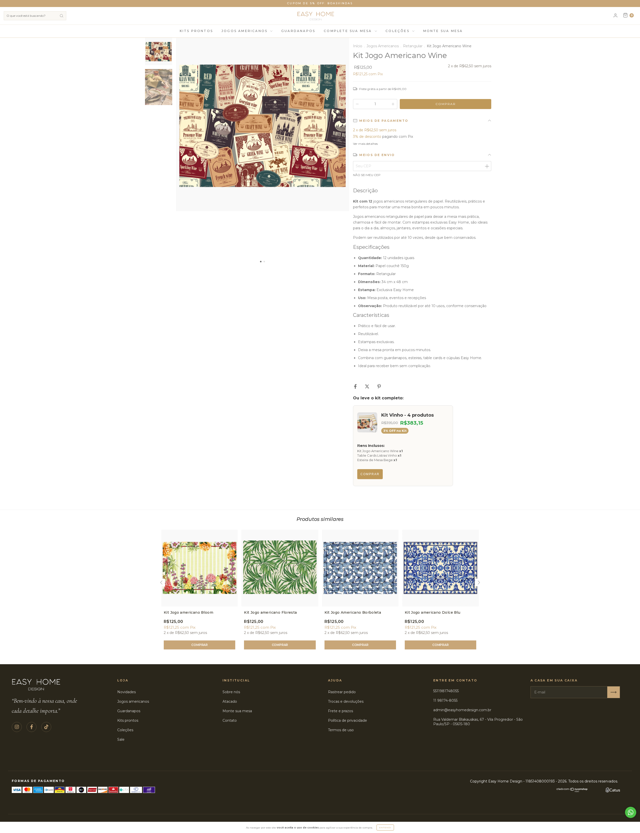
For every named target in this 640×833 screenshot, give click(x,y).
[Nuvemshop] (572, 791)
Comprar (370, 474)
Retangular (412, 46)
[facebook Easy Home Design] (31, 727)
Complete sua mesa (349, 31)
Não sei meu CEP (366, 175)
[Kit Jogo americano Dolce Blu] (440, 568)
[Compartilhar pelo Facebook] (356, 386)
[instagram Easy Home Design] (17, 727)
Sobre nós (231, 692)
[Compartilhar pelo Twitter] (367, 386)
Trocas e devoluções (346, 701)
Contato (229, 720)
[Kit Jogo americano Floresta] (280, 568)
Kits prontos (127, 720)
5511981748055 (446, 691)
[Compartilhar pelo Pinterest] (379, 386)
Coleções (398, 31)
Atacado (229, 701)
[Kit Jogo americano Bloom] (199, 568)
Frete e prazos (340, 711)
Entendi (385, 827)
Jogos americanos (133, 701)
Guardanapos (298, 31)
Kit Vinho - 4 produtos (407, 415)
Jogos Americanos (245, 31)
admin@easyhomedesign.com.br (462, 710)
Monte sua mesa (237, 711)
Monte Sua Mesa (443, 31)
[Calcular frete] (487, 166)
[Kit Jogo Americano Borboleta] (360, 568)
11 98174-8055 (445, 700)
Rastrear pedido (342, 692)
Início (357, 46)
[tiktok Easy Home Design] (46, 727)
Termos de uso (341, 730)
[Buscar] (61, 16)
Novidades (126, 692)
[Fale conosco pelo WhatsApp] (630, 812)
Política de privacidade (347, 720)
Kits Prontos (196, 31)
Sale (120, 739)
